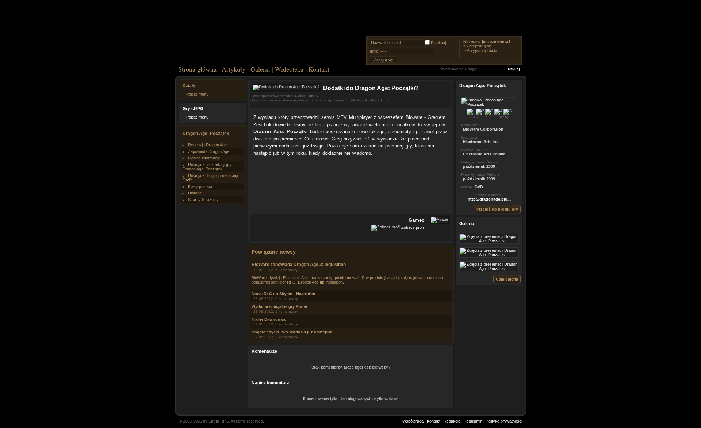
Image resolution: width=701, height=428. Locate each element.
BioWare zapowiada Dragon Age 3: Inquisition (299, 264)
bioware (289, 100)
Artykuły (233, 69)
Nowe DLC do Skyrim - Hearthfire (283, 294)
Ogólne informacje (204, 158)
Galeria (260, 69)
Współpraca (413, 421)
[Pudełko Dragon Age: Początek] (489, 104)
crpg (327, 100)
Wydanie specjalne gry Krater (279, 306)
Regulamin (473, 421)
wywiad (339, 100)
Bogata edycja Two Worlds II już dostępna (292, 332)
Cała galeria (507, 279)
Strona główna (197, 69)
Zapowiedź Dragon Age (208, 151)
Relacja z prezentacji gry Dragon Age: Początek (207, 166)
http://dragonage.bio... (489, 199)
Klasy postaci (200, 186)
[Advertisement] (350, 177)
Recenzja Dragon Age (207, 145)
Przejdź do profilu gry (497, 209)
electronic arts (310, 100)
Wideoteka (289, 69)
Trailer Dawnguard (269, 319)
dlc (388, 100)
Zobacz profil (412, 227)
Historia (195, 193)
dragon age (271, 100)
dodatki (354, 100)
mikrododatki (372, 100)
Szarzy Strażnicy (203, 199)
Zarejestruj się (479, 46)
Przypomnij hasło (482, 50)
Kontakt (319, 69)
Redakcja (452, 421)
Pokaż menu (197, 94)
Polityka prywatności (504, 421)
